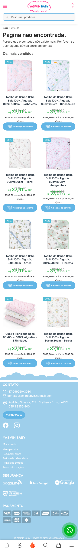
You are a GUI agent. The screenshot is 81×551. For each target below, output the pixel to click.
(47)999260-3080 (19, 391)
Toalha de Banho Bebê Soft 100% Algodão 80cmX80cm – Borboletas (20, 100)
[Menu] (8, 6)
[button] (72, 6)
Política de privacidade (15, 458)
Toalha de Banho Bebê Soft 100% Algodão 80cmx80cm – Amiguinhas (58, 180)
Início (5, 28)
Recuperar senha (12, 453)
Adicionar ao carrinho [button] (23, 126)
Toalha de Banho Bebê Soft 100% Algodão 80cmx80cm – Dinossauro (58, 100)
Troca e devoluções (13, 467)
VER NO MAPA (14, 414)
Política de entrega (13, 462)
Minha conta (9, 444)
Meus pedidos (10, 449)
